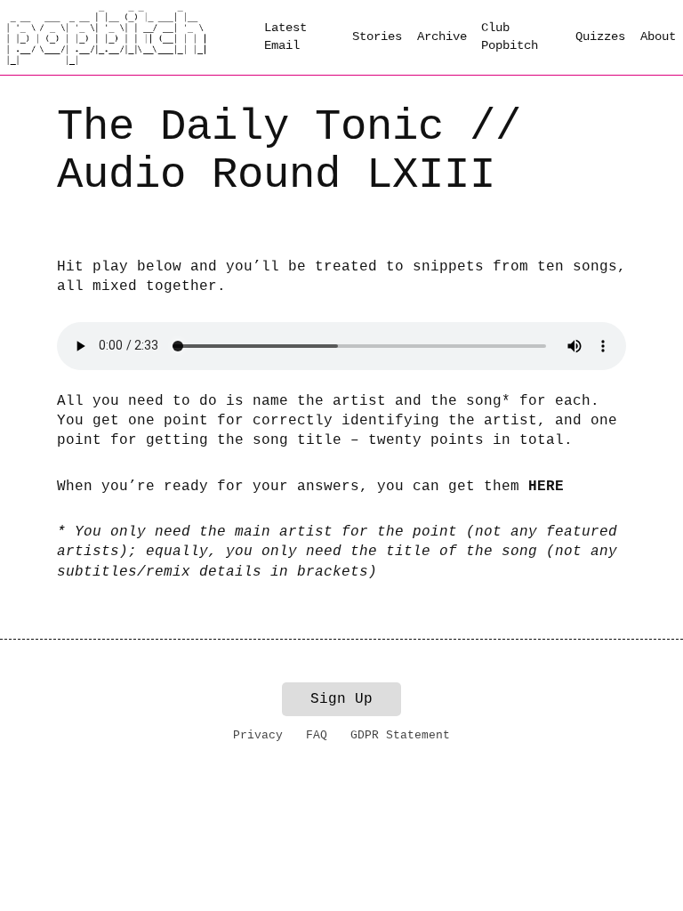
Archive (442, 36)
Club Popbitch (509, 36)
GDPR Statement (400, 735)
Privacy (258, 735)
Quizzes (600, 36)
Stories (377, 36)
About (658, 36)
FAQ (316, 735)
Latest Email (285, 36)
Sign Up (341, 699)
